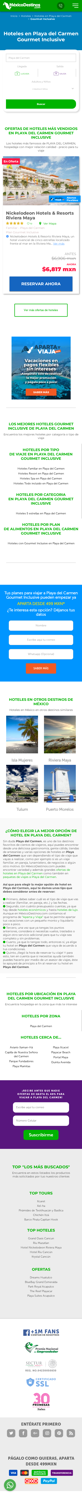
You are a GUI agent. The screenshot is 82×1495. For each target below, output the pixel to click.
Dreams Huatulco (41, 1277)
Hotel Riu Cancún (41, 1252)
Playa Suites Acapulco (41, 1295)
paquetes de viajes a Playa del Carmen (29, 877)
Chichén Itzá (41, 1215)
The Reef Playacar (41, 1291)
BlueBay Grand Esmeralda (41, 1282)
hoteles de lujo (67, 910)
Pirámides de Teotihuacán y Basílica (41, 1210)
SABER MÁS (41, 668)
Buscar (41, 104)
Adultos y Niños (41, 81)
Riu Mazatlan (41, 1243)
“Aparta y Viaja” (32, 917)
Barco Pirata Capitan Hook (41, 1219)
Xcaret (41, 1201)
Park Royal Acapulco (41, 1286)
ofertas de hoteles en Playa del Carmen (36, 871)
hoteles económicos (32, 910)
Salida (60, 66)
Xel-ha (41, 1206)
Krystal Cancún (41, 1256)
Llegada (22, 66)
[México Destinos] (21, 6)
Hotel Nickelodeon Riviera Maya (41, 1247)
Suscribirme (41, 1135)
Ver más (58, 243)
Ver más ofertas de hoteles (41, 310)
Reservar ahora (41, 283)
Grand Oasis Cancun (41, 1238)
